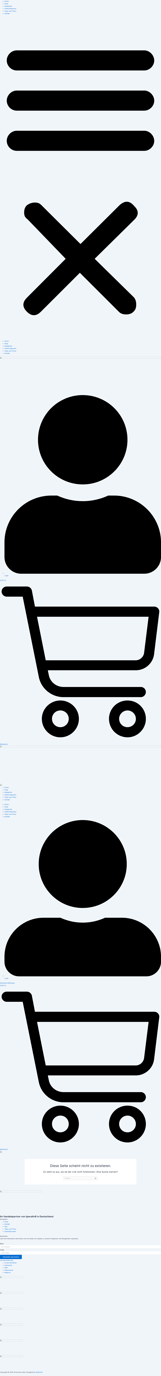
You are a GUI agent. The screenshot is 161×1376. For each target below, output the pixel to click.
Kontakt (7, 13)
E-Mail (2, 1250)
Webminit (39, 1372)
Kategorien (8, 6)
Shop (6, 4)
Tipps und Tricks (10, 11)
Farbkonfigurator (10, 8)
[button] (80, 178)
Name (2, 1243)
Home (6, 1)
